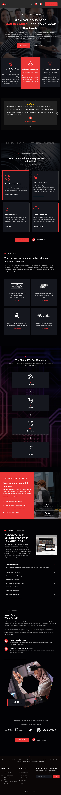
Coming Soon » (44, 300)
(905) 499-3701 (41, 239)
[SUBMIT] (56, 776)
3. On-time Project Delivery (14, 576)
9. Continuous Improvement (14, 598)
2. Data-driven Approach (13, 572)
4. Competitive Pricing (12, 579)
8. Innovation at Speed (12, 594)
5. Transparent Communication (15, 583)
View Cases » (17, 300)
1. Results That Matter (12, 564)
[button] (31, 4)
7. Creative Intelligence (12, 590)
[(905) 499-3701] (33, 240)
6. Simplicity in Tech (12, 587)
